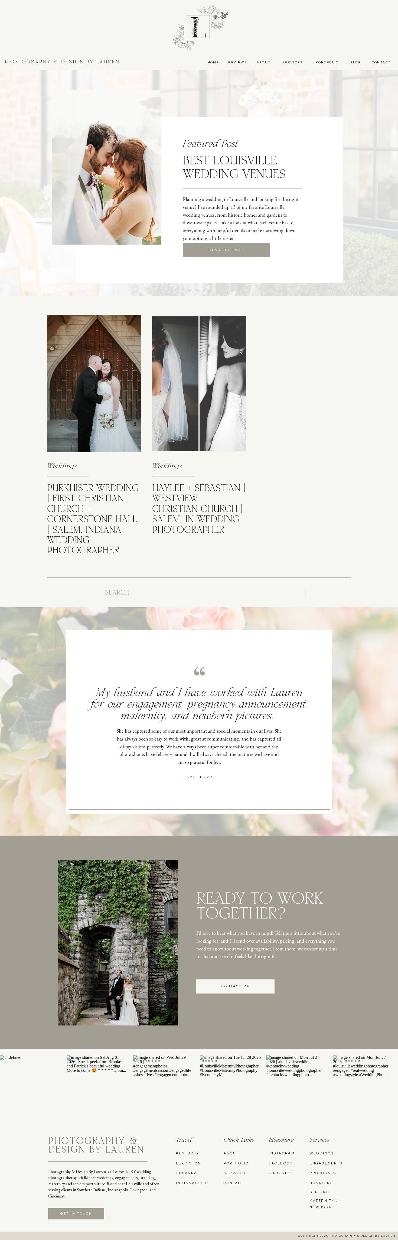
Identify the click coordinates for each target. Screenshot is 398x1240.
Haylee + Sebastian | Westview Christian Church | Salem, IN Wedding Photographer (199, 509)
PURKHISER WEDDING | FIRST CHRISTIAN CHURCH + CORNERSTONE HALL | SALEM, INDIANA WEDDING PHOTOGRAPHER (93, 520)
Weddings (62, 466)
